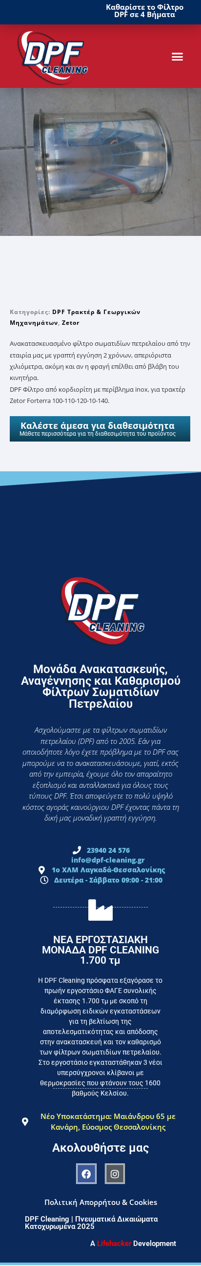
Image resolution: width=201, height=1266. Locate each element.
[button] (177, 56)
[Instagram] (115, 1173)
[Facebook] (86, 1173)
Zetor (71, 322)
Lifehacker (114, 1243)
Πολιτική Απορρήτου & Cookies (100, 1202)
